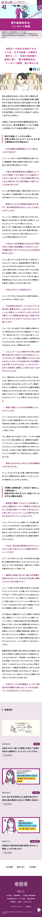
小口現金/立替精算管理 (29, 895)
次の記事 (32, 867)
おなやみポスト (27, 902)
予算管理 (12, 902)
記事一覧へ (21, 867)
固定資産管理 (31, 898)
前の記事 (9, 867)
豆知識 (19, 902)
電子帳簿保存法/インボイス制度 (21, 24)
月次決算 (9, 895)
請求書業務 (17, 895)
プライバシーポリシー (17, 906)
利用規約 (28, 906)
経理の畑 (4, 32)
